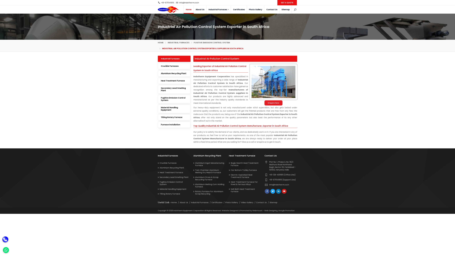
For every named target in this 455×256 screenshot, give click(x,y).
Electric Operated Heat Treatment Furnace (242, 176)
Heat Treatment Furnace (173, 80)
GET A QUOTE (287, 2)
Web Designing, (271, 210)
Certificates (239, 9)
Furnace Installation (170, 124)
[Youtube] (284, 191)
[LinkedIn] (278, 191)
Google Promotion (286, 210)
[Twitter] (272, 191)
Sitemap (286, 9)
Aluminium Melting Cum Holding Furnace (209, 185)
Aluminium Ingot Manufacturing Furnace (209, 164)
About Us (200, 9)
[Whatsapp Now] (6, 250)
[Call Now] (5, 239)
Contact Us (271, 9)
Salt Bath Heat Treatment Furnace (243, 190)
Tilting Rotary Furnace (171, 117)
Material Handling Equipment (169, 108)
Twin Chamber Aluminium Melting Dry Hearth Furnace (208, 171)
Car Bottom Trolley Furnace (244, 170)
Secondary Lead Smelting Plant (173, 89)
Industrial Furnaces (218, 9)
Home (188, 9)
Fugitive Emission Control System (212, 42)
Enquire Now (273, 103)
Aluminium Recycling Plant (173, 73)
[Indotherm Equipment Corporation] (168, 9)
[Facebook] (267, 191)
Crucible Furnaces (170, 66)
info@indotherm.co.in (189, 2)
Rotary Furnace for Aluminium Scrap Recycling (209, 192)
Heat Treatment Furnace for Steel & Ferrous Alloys (244, 183)
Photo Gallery (255, 9)
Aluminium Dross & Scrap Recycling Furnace (206, 178)
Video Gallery (247, 202)
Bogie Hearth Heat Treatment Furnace (245, 164)
